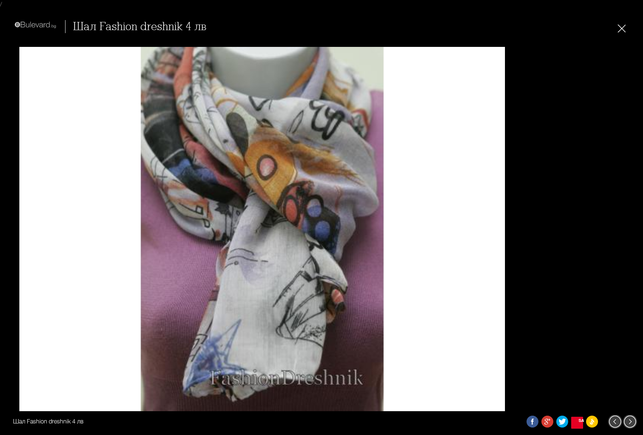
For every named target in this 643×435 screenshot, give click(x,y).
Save (581, 420)
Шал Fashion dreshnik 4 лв (139, 26)
